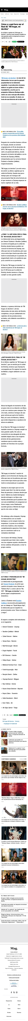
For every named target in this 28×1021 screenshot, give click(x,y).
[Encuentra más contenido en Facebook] (2, 42)
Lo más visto (6, 729)
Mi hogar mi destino (8, 721)
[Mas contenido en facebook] (11, 992)
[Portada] (14, 950)
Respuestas (9, 1001)
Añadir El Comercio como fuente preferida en (14, 20)
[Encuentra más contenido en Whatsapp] (9, 42)
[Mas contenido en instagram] (16, 992)
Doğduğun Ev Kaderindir (10, 723)
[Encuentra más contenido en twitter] (6, 42)
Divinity (17, 721)
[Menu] (2, 9)
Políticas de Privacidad (14, 977)
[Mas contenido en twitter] (14, 992)
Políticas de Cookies (14, 980)
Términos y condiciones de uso (14, 975)
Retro (19, 1008)
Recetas (19, 1012)
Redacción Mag (8, 70)
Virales (9, 1012)
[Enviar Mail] (2, 69)
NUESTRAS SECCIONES (14, 997)
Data (19, 1004)
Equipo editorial (14, 952)
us (9, 1004)
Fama (9, 1008)
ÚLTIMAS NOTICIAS (7, 895)
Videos (19, 1001)
